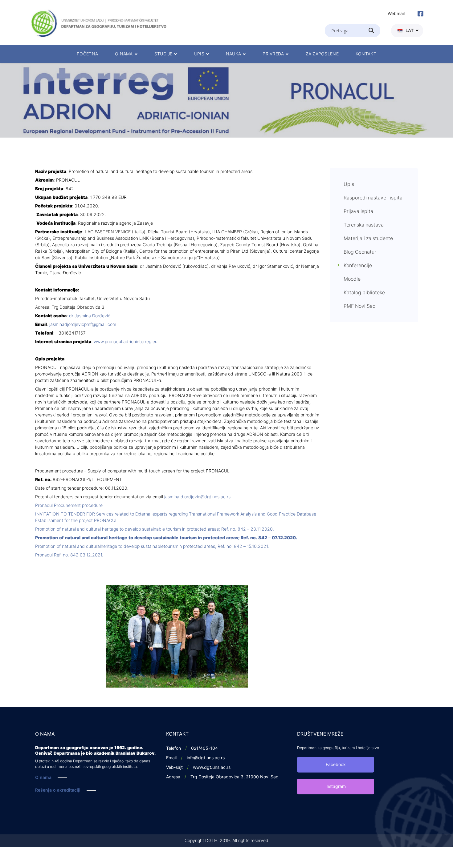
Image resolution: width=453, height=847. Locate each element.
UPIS (199, 54)
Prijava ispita (358, 211)
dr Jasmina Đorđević (89, 316)
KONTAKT (366, 54)
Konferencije (358, 265)
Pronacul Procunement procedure (69, 505)
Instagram (335, 786)
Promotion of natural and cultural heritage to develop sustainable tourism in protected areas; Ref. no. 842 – (154, 529)
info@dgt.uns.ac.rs (206, 758)
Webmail (396, 14)
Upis (349, 184)
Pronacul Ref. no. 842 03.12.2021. (69, 555)
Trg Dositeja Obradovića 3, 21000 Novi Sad (234, 777)
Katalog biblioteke (364, 292)
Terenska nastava (364, 225)
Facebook (336, 765)
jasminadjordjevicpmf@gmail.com (82, 324)
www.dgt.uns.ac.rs (212, 767)
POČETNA (87, 54)
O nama (43, 778)
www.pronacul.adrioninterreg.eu (125, 342)
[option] (226, 100)
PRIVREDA (273, 54)
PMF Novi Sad (360, 306)
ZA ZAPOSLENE (322, 54)
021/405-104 (204, 748)
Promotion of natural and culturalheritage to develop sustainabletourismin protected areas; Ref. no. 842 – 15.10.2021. (152, 546)
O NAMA (124, 54)
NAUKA (233, 54)
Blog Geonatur (360, 252)
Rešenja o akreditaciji (57, 790)
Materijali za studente (368, 238)
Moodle (352, 279)
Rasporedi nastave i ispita (373, 198)
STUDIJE (163, 54)
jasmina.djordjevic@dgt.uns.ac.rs (197, 497)
